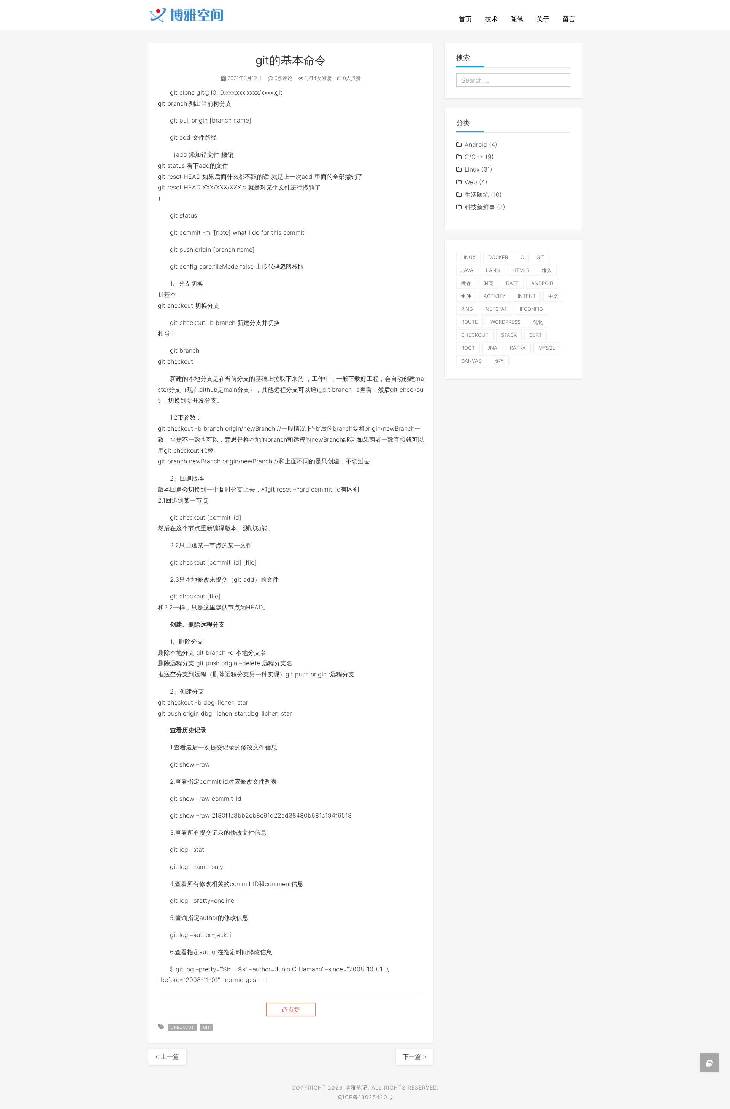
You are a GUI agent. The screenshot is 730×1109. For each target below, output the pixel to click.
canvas (471, 361)
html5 (521, 270)
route (469, 322)
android (542, 283)
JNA (492, 348)
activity (494, 296)
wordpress (505, 322)
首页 (465, 19)
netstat (496, 309)
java (467, 270)
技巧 (499, 361)
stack (509, 335)
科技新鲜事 (480, 207)
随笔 (517, 19)
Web (471, 182)
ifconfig (531, 309)
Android (476, 144)
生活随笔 (477, 194)
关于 (542, 19)
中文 (553, 296)
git (206, 1027)
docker (498, 257)
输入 (547, 270)
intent (527, 296)
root (468, 348)
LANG (493, 270)
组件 (466, 296)
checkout (182, 1027)
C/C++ (474, 157)
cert (535, 335)
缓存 (466, 283)
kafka (518, 348)
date (512, 283)
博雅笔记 (356, 1087)
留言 (568, 19)
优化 (538, 322)
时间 (489, 283)
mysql (546, 348)
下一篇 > (415, 1056)
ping (467, 309)
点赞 (293, 1009)
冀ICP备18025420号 (365, 1097)
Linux (472, 169)
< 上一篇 (167, 1056)
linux (468, 257)
